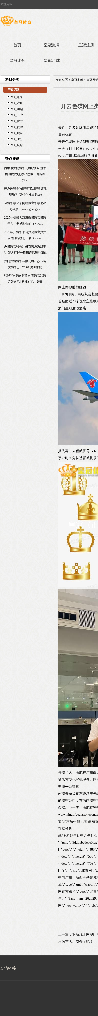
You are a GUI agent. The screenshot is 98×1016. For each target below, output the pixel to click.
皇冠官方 (17, 121)
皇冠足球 (52, 60)
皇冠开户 (17, 115)
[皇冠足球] (15, 26)
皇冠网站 (17, 109)
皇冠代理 (17, 127)
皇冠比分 (17, 60)
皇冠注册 (17, 103)
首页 (17, 45)
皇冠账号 (52, 45)
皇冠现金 (17, 133)
